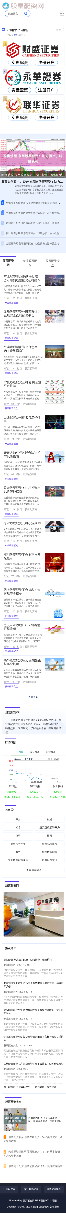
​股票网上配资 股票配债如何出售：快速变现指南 (35, 1166)
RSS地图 (40, 1200)
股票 (49, 835)
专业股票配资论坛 (18, 860)
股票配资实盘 (11, 337)
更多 (58, 30)
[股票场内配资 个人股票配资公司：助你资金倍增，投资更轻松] (15, 1119)
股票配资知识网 (40, 1206)
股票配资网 (9, 1189)
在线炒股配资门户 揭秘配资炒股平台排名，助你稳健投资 (33, 1063)
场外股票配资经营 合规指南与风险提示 (22, 662)
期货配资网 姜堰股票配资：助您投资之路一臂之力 (32, 243)
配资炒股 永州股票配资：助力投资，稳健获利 (32, 174)
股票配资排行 (49, 843)
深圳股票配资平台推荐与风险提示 (22, 556)
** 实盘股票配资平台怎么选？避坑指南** (20, 348)
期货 (18, 827)
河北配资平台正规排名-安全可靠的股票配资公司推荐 (22, 278)
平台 (18, 819)
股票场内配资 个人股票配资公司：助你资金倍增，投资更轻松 (44, 1119)
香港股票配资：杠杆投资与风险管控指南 (22, 489)
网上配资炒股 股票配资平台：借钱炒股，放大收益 (32, 233)
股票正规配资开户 (49, 827)
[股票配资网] (22, 5)
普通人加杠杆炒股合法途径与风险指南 (22, 454)
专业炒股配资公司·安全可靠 (22, 523)
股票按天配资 (18, 843)
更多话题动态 (33, 870)
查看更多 (33, 697)
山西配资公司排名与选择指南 (22, 419)
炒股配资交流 (49, 860)
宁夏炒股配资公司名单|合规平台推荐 (22, 384)
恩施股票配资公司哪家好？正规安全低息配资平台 (22, 313)
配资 (49, 819)
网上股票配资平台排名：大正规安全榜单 (22, 591)
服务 (18, 852)
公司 (18, 835)
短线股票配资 (49, 852)
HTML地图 (51, 1200)
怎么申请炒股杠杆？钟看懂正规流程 (22, 627)
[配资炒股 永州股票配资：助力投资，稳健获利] (33, 158)
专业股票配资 (11, 302)
